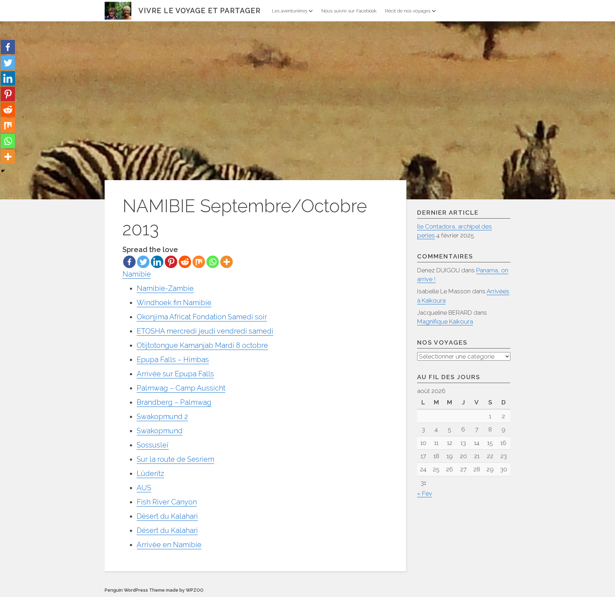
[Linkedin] (157, 262)
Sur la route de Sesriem (175, 459)
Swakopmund (160, 430)
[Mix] (199, 262)
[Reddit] (185, 262)
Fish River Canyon (167, 502)
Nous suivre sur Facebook (349, 11)
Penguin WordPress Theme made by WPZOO (154, 590)
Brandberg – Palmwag (174, 402)
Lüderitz (150, 473)
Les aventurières (289, 11)
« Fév (424, 493)
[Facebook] (129, 262)
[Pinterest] (171, 262)
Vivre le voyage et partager (199, 10)
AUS (144, 487)
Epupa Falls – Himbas (173, 359)
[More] (226, 262)
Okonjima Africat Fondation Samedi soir (202, 317)
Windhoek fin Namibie (174, 302)
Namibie (136, 274)
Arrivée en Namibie (169, 544)
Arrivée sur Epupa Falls (175, 374)
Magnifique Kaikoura (445, 321)
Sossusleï (153, 445)
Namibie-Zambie (165, 288)
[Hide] (3, 171)
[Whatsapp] (212, 262)
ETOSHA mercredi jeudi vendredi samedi (205, 331)
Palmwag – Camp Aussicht (181, 388)
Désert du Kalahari (167, 516)
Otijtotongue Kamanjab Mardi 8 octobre (202, 345)
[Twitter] (143, 262)
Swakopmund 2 (162, 416)
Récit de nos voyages (407, 11)
